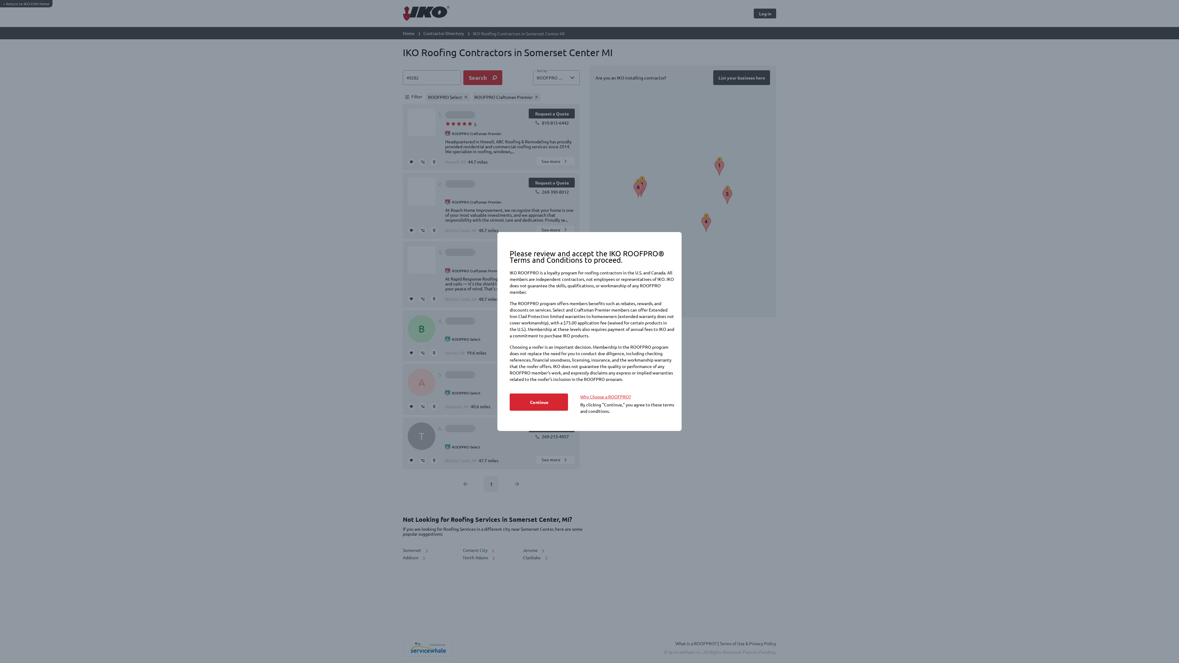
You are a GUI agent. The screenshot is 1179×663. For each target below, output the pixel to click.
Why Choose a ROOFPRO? (605, 396)
